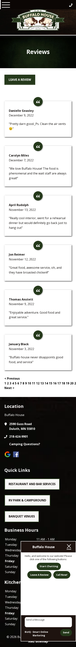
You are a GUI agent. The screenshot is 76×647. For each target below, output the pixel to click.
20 (71, 383)
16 (54, 383)
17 (59, 383)
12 (37, 383)
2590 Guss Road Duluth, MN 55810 (22, 426)
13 (42, 383)
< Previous (12, 378)
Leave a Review (20, 80)
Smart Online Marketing (40, 633)
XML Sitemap (38, 641)
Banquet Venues (22, 516)
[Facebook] (17, 457)
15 (50, 383)
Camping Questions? (24, 444)
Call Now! (61, 574)
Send (66, 632)
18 (63, 383)
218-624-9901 (18, 436)
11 (33, 383)
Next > (9, 388)
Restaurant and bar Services (32, 484)
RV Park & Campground (27, 500)
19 (67, 383)
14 (46, 383)
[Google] (8, 457)
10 (29, 383)
